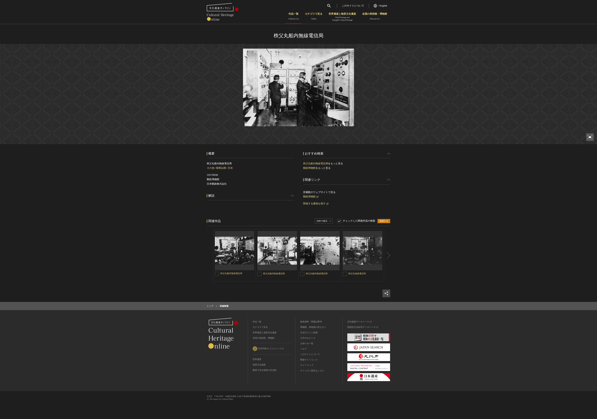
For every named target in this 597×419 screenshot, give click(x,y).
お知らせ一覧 (306, 343)
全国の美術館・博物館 (374, 16)
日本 (230, 168)
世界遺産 (257, 359)
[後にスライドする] (387, 255)
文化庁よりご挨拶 (309, 332)
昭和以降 (221, 168)
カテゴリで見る (313, 16)
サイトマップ (306, 365)
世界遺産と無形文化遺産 (342, 16)
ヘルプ (303, 349)
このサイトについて (353, 5)
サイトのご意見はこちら (312, 370)
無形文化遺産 (259, 365)
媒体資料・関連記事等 (311, 322)
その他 (210, 168)
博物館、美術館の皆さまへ (313, 327)
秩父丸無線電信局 (357, 273)
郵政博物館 (309, 168)
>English (382, 5)
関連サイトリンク (309, 360)
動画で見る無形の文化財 (265, 370)
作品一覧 (293, 16)
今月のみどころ (307, 338)
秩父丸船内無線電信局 (315, 163)
